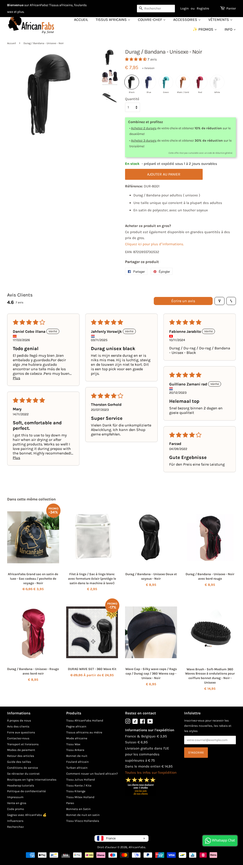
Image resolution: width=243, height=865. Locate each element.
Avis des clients (18, 726)
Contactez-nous (18, 738)
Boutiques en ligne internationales (31, 779)
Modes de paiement (21, 750)
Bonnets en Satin (78, 809)
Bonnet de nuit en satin (83, 815)
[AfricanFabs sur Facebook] (142, 722)
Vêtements (219, 19)
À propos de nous (19, 720)
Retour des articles (20, 756)
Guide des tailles (19, 761)
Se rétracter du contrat (23, 773)
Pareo (70, 803)
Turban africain (77, 767)
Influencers (15, 821)
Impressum (15, 797)
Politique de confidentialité (26, 791)
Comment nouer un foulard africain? (92, 773)
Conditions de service (22, 767)
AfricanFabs (137, 847)
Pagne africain (76, 726)
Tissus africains (112, 19)
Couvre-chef (150, 19)
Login (184, 8)
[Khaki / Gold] (183, 82)
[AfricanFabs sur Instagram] (127, 722)
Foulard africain (77, 761)
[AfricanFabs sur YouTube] (150, 722)
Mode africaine (76, 738)
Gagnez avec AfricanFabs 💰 (27, 815)
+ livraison (148, 68)
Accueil (81, 19)
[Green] (166, 82)
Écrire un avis (183, 301)
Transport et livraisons (23, 744)
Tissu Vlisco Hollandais (82, 821)
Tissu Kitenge (75, 791)
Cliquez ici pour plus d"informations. (154, 244)
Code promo (15, 809)
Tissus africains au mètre (84, 732)
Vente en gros (16, 803)
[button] (136, 59)
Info (228, 29)
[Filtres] (219, 301)
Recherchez (15, 826)
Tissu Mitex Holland (80, 797)
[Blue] (148, 82)
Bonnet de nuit (76, 756)
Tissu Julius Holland (80, 779)
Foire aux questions (21, 732)
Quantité (132, 99)
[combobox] (156, 8)
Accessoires (185, 19)
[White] (217, 82)
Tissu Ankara (75, 750)
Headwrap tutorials (20, 785)
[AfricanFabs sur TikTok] (135, 723)
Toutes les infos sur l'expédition (151, 772)
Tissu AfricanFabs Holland (84, 720)
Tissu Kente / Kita (78, 785)
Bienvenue (15, 5)
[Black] (131, 82)
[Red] (200, 82)
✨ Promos (203, 29)
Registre (203, 8)
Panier (231, 8)
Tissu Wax (73, 744)
